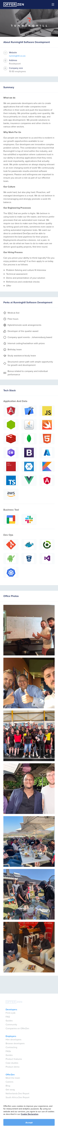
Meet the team (13, 1078)
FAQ (8, 1016)
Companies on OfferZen (17, 1028)
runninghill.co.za (17, 55)
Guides (9, 1020)
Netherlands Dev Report (17, 1093)
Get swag (10, 1089)
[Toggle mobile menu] (51, 4)
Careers (9, 1081)
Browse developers (15, 1043)
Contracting (11, 1047)
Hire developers (13, 1039)
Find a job (10, 1012)
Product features (14, 1059)
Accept (29, 1122)
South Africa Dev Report (17, 1097)
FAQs (8, 1051)
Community (11, 1024)
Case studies (12, 1062)
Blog (8, 1085)
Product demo (12, 1066)
